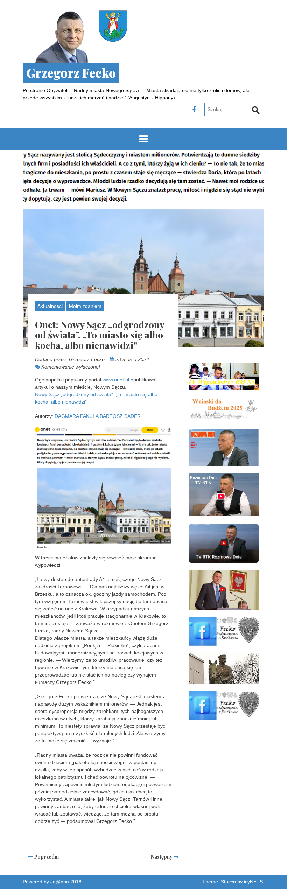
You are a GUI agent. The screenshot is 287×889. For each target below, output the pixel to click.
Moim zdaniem (85, 305)
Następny (162, 856)
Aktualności (50, 305)
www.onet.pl (116, 380)
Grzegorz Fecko (71, 72)
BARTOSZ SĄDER (120, 416)
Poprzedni (46, 856)
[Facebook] (194, 109)
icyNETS (253, 881)
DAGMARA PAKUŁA (76, 416)
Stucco (228, 881)
